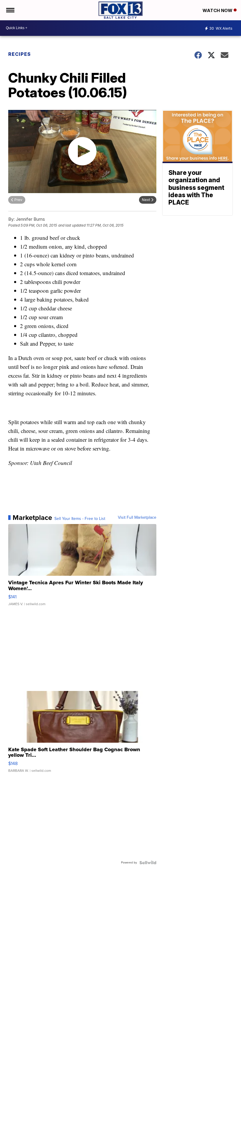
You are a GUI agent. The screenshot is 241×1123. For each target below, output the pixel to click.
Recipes (19, 54)
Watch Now (218, 10)
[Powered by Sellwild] (147, 863)
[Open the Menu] (9, 10)
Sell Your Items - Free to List (79, 519)
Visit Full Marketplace (137, 518)
